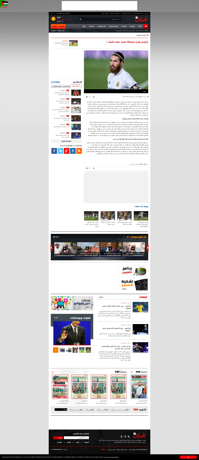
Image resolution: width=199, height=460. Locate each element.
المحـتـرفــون (66, 86)
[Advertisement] (99, 5)
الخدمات (91, 26)
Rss (63, 30)
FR (51, 13)
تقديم (77, 442)
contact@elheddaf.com (57, 449)
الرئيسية (147, 13)
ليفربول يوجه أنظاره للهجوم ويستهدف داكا (61, 44)
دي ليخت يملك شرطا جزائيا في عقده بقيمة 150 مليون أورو (60, 110)
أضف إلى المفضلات (126, 13)
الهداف (140, 96)
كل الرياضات (101, 26)
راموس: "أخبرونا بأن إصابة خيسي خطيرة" (108, 223)
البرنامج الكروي (57, 86)
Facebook (53, 30)
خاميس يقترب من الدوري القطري (61, 126)
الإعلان (69, 442)
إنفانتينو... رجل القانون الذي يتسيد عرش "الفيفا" (117, 329)
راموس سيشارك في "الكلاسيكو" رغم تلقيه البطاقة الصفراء (142, 224)
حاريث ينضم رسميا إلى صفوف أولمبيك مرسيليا (62, 136)
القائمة (124, 289)
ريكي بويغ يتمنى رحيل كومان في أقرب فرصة (61, 119)
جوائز (84, 26)
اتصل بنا (111, 13)
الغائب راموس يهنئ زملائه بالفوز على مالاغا (124, 223)
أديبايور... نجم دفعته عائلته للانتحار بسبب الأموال (116, 307)
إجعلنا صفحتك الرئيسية (137, 13)
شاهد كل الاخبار (66, 141)
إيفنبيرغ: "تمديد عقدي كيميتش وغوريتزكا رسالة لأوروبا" (61, 93)
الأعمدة (124, 26)
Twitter (59, 30)
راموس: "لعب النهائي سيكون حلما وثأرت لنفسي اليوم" (91, 224)
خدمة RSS (117, 13)
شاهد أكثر (55, 237)
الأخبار (140, 26)
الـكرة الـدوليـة (139, 30)
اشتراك (60, 437)
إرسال (65, 409)
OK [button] (188, 457)
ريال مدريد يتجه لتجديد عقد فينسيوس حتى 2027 (62, 102)
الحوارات (132, 26)
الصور (54, 26)
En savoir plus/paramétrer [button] (111, 457)
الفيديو (61, 26)
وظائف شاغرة (104, 13)
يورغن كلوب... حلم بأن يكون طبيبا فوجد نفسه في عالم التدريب (116, 347)
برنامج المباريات (113, 26)
